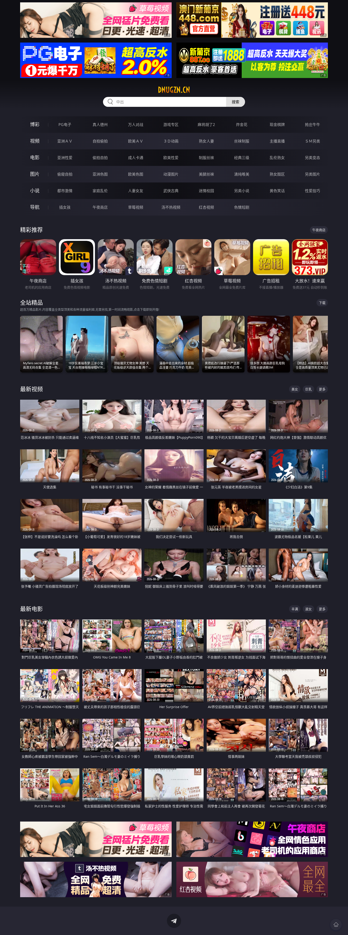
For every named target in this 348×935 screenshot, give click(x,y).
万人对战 (135, 124)
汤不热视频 (170, 207)
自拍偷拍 (100, 141)
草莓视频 (135, 207)
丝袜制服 (241, 141)
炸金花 (241, 124)
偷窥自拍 (64, 174)
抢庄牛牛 (312, 124)
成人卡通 (135, 157)
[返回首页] (336, 924)
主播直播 (277, 141)
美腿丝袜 (206, 174)
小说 (35, 190)
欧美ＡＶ (135, 141)
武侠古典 (170, 190)
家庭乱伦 (100, 190)
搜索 (235, 101)
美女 (294, 389)
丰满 (294, 609)
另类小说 (241, 190)
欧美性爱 (170, 157)
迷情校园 (206, 190)
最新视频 (31, 389)
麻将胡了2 (206, 124)
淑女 (308, 609)
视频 (35, 141)
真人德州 (100, 124)
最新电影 (31, 609)
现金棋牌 (277, 124)
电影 (35, 157)
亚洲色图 (100, 174)
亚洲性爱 (64, 157)
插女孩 (65, 207)
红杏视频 (206, 207)
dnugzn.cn (174, 90)
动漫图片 (170, 174)
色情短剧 (241, 207)
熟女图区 (277, 174)
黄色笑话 (277, 190)
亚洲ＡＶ (64, 141)
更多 (322, 389)
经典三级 (241, 157)
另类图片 (312, 174)
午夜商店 (100, 207)
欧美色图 (135, 174)
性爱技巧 (312, 190)
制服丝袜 (206, 157)
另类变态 (312, 157)
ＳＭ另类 (312, 141)
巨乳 (308, 389)
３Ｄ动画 (170, 141)
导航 (35, 207)
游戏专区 (170, 124)
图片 (35, 174)
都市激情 (64, 190)
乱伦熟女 (277, 157)
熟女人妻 (206, 141)
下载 (322, 302)
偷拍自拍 (100, 157)
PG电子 (64, 124)
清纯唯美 (241, 174)
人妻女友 (135, 190)
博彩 (35, 124)
